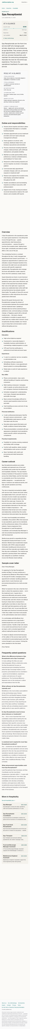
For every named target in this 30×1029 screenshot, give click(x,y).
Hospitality (15, 8)
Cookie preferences (7, 1009)
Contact (9, 1005)
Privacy (14, 1005)
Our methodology (12, 1003)
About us (4, 1003)
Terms (19, 1005)
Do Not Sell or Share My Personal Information (13, 1007)
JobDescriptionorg (8, 2)
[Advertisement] (15, 212)
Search (3, 1005)
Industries (24, 2)
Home (3, 8)
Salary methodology (9, 38)
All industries (21, 1003)
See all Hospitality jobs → (8, 800)
